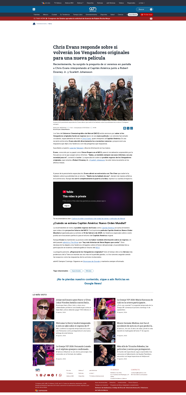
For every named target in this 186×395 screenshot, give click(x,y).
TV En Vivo (148, 15)
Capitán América (108, 228)
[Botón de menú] (34, 9)
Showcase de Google (91, 261)
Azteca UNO (69, 3)
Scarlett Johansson (97, 160)
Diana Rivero (65, 129)
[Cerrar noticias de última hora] (151, 18)
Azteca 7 (80, 3)
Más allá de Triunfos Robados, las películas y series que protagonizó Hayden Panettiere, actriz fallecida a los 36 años (134, 347)
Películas (88, 271)
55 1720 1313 (135, 374)
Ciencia (120, 15)
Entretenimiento (91, 15)
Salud (112, 15)
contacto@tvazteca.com (138, 372)
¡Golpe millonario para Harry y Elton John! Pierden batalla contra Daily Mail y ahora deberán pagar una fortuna (73, 301)
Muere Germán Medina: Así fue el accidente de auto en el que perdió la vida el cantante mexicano (134, 324)
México (45, 15)
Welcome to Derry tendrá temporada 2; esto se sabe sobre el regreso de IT (73, 324)
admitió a (70, 242)
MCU (98, 248)
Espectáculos (76, 271)
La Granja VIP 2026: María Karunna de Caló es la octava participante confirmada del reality (135, 301)
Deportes (90, 3)
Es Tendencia (65, 15)
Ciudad (54, 15)
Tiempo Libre (77, 15)
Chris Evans (86, 138)
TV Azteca (57, 3)
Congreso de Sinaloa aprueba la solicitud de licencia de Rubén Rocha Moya (67, 18)
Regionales (131, 3)
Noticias (100, 3)
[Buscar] (151, 9)
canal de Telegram (76, 148)
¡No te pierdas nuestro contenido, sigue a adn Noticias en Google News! (93, 281)
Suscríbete (133, 15)
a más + (142, 3)
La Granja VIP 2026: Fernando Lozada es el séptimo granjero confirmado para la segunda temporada (73, 347)
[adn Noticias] (93, 9)
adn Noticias (111, 3)
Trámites (37, 15)
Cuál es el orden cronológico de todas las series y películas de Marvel (98, 219)
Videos (121, 3)
